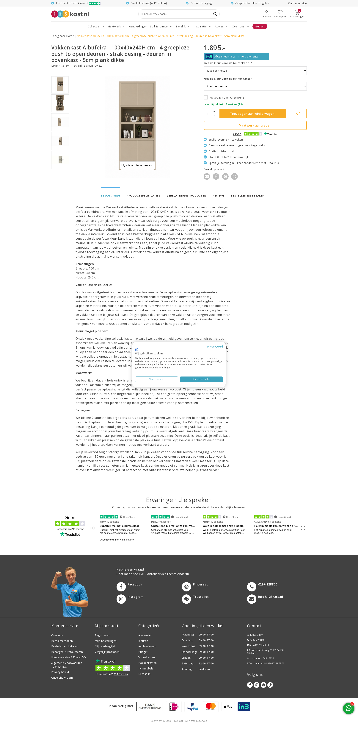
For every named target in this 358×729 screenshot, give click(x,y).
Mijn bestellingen (106, 641)
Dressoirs (144, 674)
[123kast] (70, 14)
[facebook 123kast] (250, 685)
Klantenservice (297, 3)
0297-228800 (256, 640)
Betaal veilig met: (121, 706)
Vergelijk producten (107, 652)
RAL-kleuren (103, 343)
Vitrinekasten (146, 657)
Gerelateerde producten (186, 195)
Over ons (57, 635)
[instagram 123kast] (256, 685)
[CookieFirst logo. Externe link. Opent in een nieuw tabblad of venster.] (136, 349)
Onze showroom (62, 677)
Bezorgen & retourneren (67, 652)
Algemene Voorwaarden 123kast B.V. (66, 664)
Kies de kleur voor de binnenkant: (228, 78)
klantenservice (168, 470)
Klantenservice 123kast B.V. (69, 657)
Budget (143, 652)
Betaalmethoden (62, 641)
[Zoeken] (215, 14)
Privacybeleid (215, 346)
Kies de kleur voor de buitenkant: (228, 63)
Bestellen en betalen (248, 195)
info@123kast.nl (259, 645)
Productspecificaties (143, 195)
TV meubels (145, 668)
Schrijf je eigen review (88, 65)
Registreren (102, 635)
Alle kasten (145, 635)
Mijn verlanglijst (105, 646)
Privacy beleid (60, 672)
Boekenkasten (147, 663)
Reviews (218, 195)
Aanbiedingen (147, 646)
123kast (64, 66)
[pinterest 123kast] (263, 685)
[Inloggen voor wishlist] (298, 113)
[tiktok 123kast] (270, 685)
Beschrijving (110, 195)
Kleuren (143, 641)
